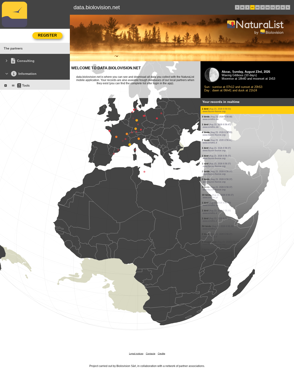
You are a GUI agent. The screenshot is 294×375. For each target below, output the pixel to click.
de (242, 7)
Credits (161, 353)
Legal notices (136, 353)
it (247, 7)
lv (288, 7)
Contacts (150, 353)
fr (237, 7)
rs (283, 7)
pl (278, 7)
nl (262, 7)
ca (272, 7)
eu (267, 7)
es (257, 7)
